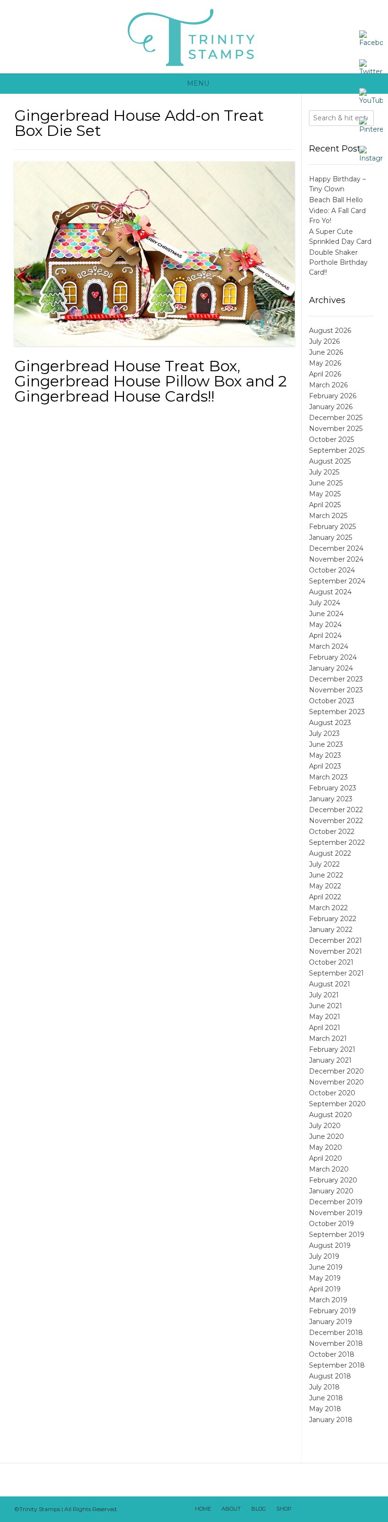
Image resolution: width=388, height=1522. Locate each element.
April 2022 (325, 897)
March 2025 (328, 515)
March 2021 (328, 1038)
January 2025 (330, 537)
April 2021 (324, 1027)
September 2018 (337, 1365)
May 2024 (325, 624)
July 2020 (325, 1125)
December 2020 (336, 1071)
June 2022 (326, 875)
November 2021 (335, 951)
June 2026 (326, 352)
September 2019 (336, 1234)
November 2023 (336, 690)
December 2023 (336, 679)
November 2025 (335, 428)
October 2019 (331, 1223)
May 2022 (325, 886)
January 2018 (331, 1419)
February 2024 (333, 657)
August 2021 (329, 984)
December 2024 (336, 548)
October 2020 (332, 1093)
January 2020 (331, 1191)
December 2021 (335, 940)
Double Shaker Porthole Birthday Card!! (338, 262)
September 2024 (337, 581)
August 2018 (330, 1376)
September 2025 (336, 450)
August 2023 (330, 722)
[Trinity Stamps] (194, 36)
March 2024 (328, 646)
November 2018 (336, 1343)
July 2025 (324, 472)
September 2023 (337, 711)
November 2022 (336, 820)
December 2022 (336, 810)
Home (203, 1508)
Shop (283, 1508)
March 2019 (328, 1300)
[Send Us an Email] (303, 1509)
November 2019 (335, 1213)
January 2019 (330, 1321)
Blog (258, 1508)
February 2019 (332, 1311)
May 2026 (325, 363)
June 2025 (326, 483)
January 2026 (331, 407)
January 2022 (331, 929)
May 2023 (325, 755)
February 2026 (332, 396)
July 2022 (324, 864)
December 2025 (335, 417)
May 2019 (325, 1278)
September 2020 (337, 1104)
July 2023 (324, 733)
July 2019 (324, 1256)
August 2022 (330, 853)
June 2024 (326, 613)
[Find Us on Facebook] (315, 1509)
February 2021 (332, 1049)
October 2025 (331, 439)
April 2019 (325, 1289)
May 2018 (325, 1409)
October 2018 (331, 1354)
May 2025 (325, 494)
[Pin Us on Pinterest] (365, 1509)
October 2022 (331, 831)
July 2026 (324, 341)
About (231, 1508)
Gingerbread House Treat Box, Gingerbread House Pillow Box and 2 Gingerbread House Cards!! (150, 381)
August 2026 (330, 330)
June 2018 (326, 1398)
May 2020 (325, 1147)
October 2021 (331, 962)
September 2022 (337, 842)
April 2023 (325, 766)
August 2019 (330, 1245)
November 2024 (336, 559)
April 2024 (325, 635)
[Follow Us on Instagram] (352, 1509)
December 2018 (336, 1332)
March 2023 (328, 777)
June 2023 (326, 744)
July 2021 (324, 995)
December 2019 (335, 1202)
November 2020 (336, 1082)
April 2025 (325, 505)
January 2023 (331, 799)
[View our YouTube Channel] (340, 1509)
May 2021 (324, 1016)
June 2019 (326, 1267)
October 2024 (332, 570)
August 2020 (330, 1114)
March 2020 (329, 1169)
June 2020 (326, 1136)
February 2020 (333, 1180)
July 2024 (324, 603)
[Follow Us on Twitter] (328, 1509)
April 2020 (325, 1158)
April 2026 (325, 374)
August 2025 (330, 461)
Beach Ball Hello (336, 200)
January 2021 (330, 1060)
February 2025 (332, 526)
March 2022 (328, 908)
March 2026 (328, 385)
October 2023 (331, 701)
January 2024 (331, 668)
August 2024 (330, 592)
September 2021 (336, 973)
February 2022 (332, 918)
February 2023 (332, 788)
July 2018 (324, 1387)
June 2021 (325, 1006)
